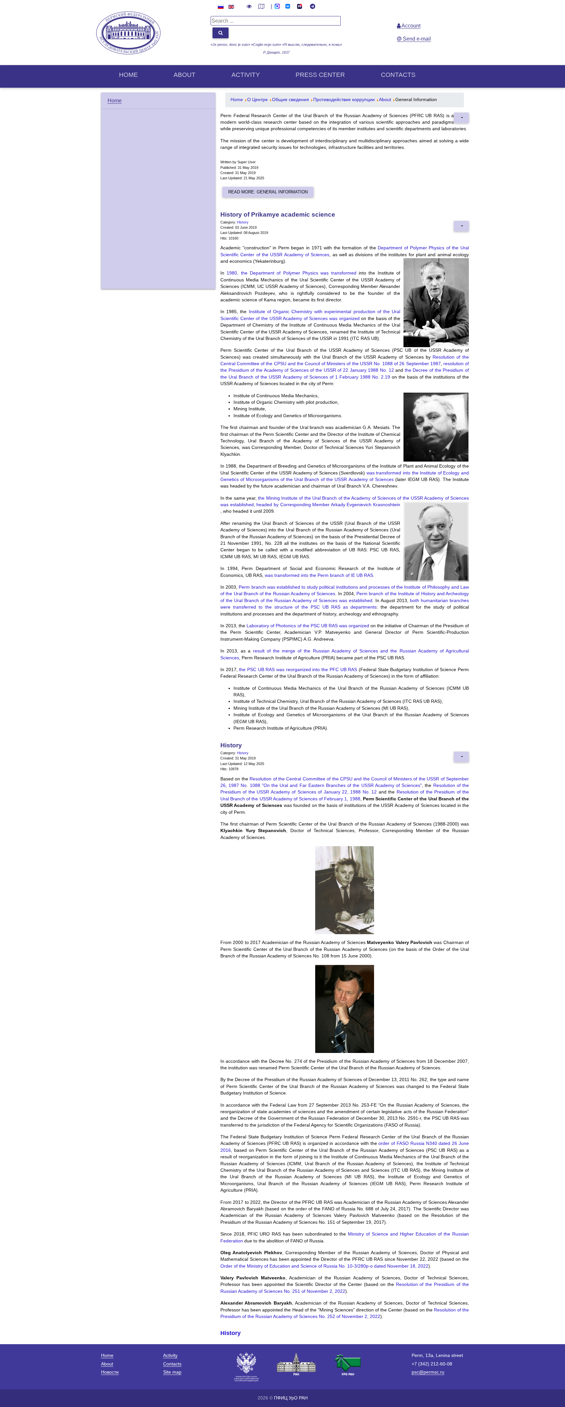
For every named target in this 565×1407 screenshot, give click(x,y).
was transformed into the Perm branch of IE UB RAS (319, 575)
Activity (245, 74)
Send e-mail (416, 39)
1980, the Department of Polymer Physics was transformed (291, 273)
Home (128, 74)
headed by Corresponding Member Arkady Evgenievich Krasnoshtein (328, 504)
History (242, 222)
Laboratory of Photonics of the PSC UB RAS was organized (308, 625)
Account (410, 25)
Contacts (398, 74)
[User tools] (461, 118)
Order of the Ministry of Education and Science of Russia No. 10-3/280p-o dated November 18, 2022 (324, 1266)
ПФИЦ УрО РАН (291, 1397)
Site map (172, 1372)
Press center (320, 74)
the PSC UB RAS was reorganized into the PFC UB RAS (298, 669)
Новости (110, 1372)
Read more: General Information (268, 191)
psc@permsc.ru (428, 1372)
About (185, 74)
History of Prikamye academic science (277, 214)
